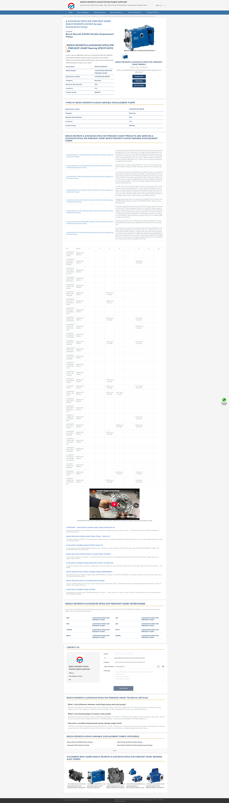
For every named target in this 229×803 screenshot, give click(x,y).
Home (71, 12)
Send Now (123, 688)
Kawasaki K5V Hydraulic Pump (154, 12)
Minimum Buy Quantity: (74, 85)
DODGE (118, 636)
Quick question (109, 666)
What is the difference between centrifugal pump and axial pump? (97, 704)
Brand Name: (70, 67)
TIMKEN (69, 630)
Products (69, 16)
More (115, 751)
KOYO (117, 630)
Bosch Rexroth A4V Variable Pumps (136, 12)
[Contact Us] (224, 401)
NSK (67, 618)
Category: (69, 81)
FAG (116, 624)
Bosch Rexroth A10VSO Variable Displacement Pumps (88, 16)
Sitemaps (86, 800)
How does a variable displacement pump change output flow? (95, 723)
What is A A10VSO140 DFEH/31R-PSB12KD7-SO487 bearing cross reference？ (139, 71)
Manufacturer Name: (73, 77)
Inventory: (69, 88)
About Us (66, 800)
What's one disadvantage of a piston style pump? (89, 714)
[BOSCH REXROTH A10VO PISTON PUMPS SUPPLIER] (71, 5)
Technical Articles (99, 12)
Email (105, 654)
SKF (116, 618)
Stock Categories (83, 12)
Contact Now (139, 76)
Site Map (80, 800)
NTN (67, 624)
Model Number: (71, 71)
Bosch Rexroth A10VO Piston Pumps (118, 12)
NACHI (68, 636)
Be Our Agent (139, 85)
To (105, 658)
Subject (106, 662)
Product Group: (71, 92)
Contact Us (73, 800)
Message (106, 671)
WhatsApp (139, 81)
